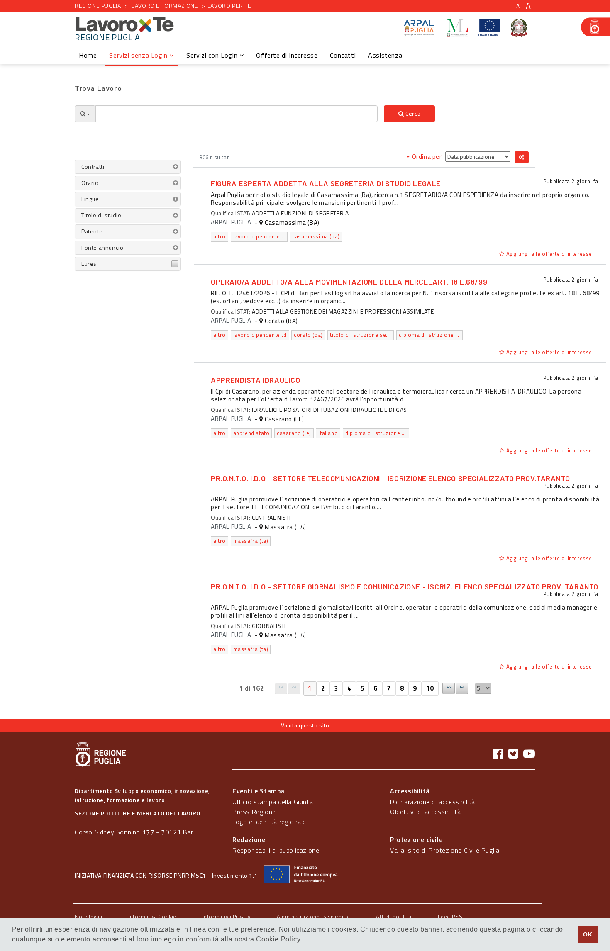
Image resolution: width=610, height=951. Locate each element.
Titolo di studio (101, 215)
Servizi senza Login (139, 55)
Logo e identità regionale (269, 822)
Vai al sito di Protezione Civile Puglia (444, 850)
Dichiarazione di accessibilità (432, 802)
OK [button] (587, 934)
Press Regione (254, 812)
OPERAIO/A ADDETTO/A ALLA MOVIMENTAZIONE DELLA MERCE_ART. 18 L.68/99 (349, 281)
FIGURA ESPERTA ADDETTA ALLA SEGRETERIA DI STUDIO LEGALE (326, 183)
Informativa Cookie (152, 916)
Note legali (88, 916)
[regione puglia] (595, 26)
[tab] (127, 166)
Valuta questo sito (305, 725)
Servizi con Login (212, 55)
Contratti (92, 166)
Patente (91, 231)
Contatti (343, 55)
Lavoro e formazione (165, 5)
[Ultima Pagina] (462, 688)
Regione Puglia (98, 5)
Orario (90, 182)
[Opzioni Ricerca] (85, 113)
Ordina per (426, 156)
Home (88, 55)
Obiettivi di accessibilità (425, 812)
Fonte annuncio (102, 247)
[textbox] (236, 113)
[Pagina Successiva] (448, 688)
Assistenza (385, 55)
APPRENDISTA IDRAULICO (255, 379)
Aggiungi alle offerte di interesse (548, 254)
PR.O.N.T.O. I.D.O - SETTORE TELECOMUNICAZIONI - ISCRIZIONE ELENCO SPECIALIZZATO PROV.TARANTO (390, 478)
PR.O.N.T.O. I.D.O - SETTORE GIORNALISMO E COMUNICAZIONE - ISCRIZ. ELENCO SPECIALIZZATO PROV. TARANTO (404, 586)
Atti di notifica (394, 916)
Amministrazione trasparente (313, 916)
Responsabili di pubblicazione (275, 850)
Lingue (90, 199)
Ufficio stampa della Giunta (272, 802)
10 (430, 688)
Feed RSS (450, 916)
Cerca (412, 113)
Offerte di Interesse (286, 55)
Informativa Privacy (227, 916)
